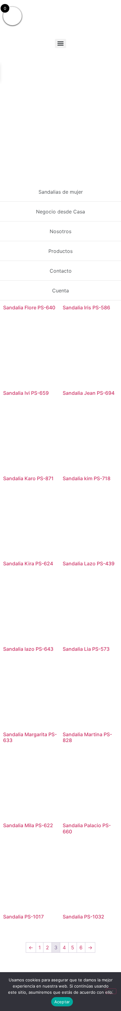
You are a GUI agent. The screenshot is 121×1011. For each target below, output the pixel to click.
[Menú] (60, 43)
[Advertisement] (60, 114)
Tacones (27, 185)
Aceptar (62, 1001)
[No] (111, 991)
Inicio (8, 185)
